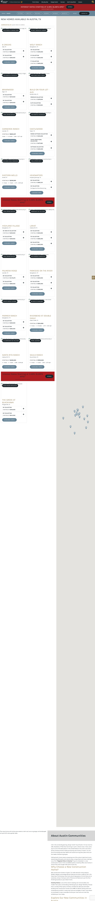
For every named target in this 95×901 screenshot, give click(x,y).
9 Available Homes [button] (9, 288)
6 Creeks (6, 44)
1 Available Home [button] (36, 192)
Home (3, 13)
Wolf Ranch (36, 44)
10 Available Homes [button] (37, 68)
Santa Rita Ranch (11, 355)
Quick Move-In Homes (18, 25)
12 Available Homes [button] (37, 153)
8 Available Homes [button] (37, 367)
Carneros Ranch (10, 129)
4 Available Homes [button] (9, 187)
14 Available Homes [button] (37, 294)
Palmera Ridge (9, 270)
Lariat (33, 226)
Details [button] (70, 7)
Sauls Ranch (36, 355)
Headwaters (36, 175)
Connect (63, 2)
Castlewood (36, 129)
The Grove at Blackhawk (8, 401)
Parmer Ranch (9, 315)
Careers (80, 2)
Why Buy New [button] (44, 2)
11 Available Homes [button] (9, 333)
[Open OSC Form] (93, 277)
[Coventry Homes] (12, 2)
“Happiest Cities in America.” (65, 861)
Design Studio (54, 2)
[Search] (92, 2)
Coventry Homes (55, 882)
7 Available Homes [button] (9, 107)
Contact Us (84, 13)
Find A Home (35, 2)
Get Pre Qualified (71, 2)
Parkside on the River (41, 270)
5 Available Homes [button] (9, 62)
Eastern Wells (9, 175)
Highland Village (11, 226)
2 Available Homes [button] (9, 243)
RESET (75, 13)
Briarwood (8, 89)
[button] (75, 433)
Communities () (6, 25)
